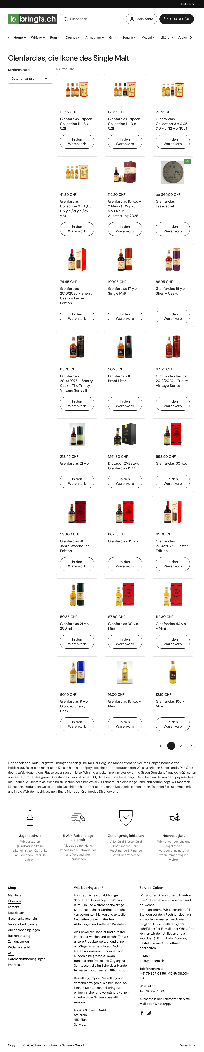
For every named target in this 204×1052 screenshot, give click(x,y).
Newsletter (16, 913)
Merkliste (14, 895)
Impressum (16, 965)
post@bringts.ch (152, 961)
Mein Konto (144, 19)
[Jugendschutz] (30, 818)
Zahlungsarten (18, 941)
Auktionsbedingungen (24, 930)
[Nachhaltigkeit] (174, 818)
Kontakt (13, 907)
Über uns (14, 901)
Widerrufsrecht (19, 947)
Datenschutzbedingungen (26, 959)
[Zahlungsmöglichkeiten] (126, 818)
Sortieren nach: (19, 69)
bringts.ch (42, 1045)
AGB (11, 953)
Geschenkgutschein (22, 918)
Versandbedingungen (23, 924)
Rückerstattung (19, 936)
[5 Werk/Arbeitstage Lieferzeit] (78, 818)
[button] (176, 19)
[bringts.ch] (32, 19)
